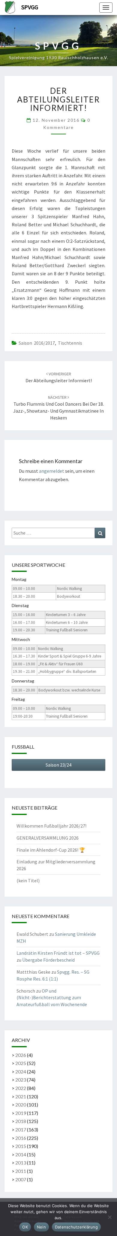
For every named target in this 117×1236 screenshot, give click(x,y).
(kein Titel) (28, 880)
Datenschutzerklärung (76, 1227)
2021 (20, 1096)
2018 (20, 1121)
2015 (20, 1146)
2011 (20, 1171)
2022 (20, 1088)
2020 (20, 1104)
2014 (20, 1154)
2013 (20, 1162)
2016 (20, 1138)
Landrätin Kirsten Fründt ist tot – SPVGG (58, 953)
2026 (20, 1055)
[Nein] (109, 1217)
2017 (20, 1129)
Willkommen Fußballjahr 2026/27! (51, 826)
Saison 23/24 (58, 765)
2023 (20, 1079)
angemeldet (51, 471)
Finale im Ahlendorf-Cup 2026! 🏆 (50, 850)
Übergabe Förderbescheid (48, 960)
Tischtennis (70, 343)
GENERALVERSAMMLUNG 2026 (47, 838)
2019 (20, 1113)
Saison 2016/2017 (37, 343)
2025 (20, 1063)
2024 (20, 1071)
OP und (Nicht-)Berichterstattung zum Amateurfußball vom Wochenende (51, 998)
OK (25, 1227)
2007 (20, 1179)
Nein (41, 1227)
